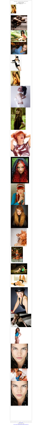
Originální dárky (12, 14)
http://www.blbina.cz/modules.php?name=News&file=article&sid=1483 (21, 424)
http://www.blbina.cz (21, 422)
